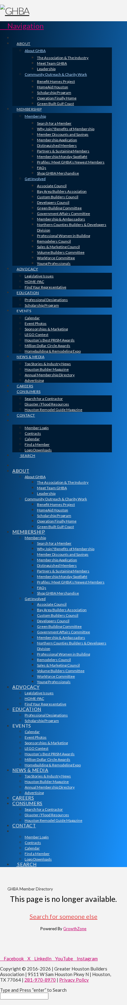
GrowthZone (74, 928)
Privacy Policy (74, 980)
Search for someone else (63, 916)
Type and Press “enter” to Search (33, 990)
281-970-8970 (40, 980)
